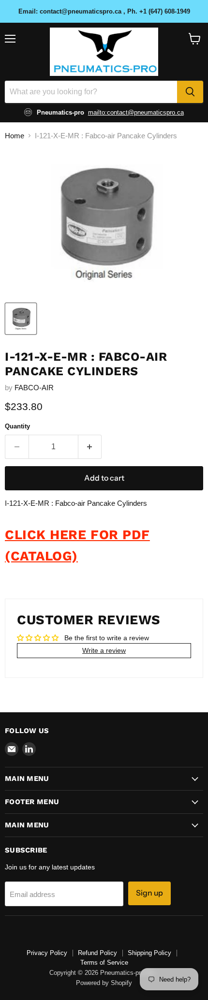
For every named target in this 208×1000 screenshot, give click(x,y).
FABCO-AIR (34, 387)
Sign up (149, 892)
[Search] (190, 92)
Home (14, 136)
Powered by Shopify (104, 982)
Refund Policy (97, 952)
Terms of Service (104, 962)
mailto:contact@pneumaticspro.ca (136, 112)
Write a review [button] (104, 650)
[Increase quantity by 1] (90, 447)
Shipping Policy (149, 952)
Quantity (17, 426)
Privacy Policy (47, 952)
